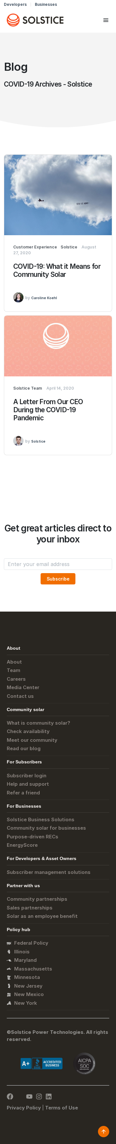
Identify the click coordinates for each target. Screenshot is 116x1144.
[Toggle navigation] (105, 20)
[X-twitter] (19, 1096)
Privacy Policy (24, 1108)
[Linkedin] (48, 1096)
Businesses (46, 4)
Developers (15, 4)
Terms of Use (61, 1108)
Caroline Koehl (44, 298)
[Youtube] (29, 1096)
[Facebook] (10, 1096)
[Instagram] (39, 1096)
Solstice (38, 441)
